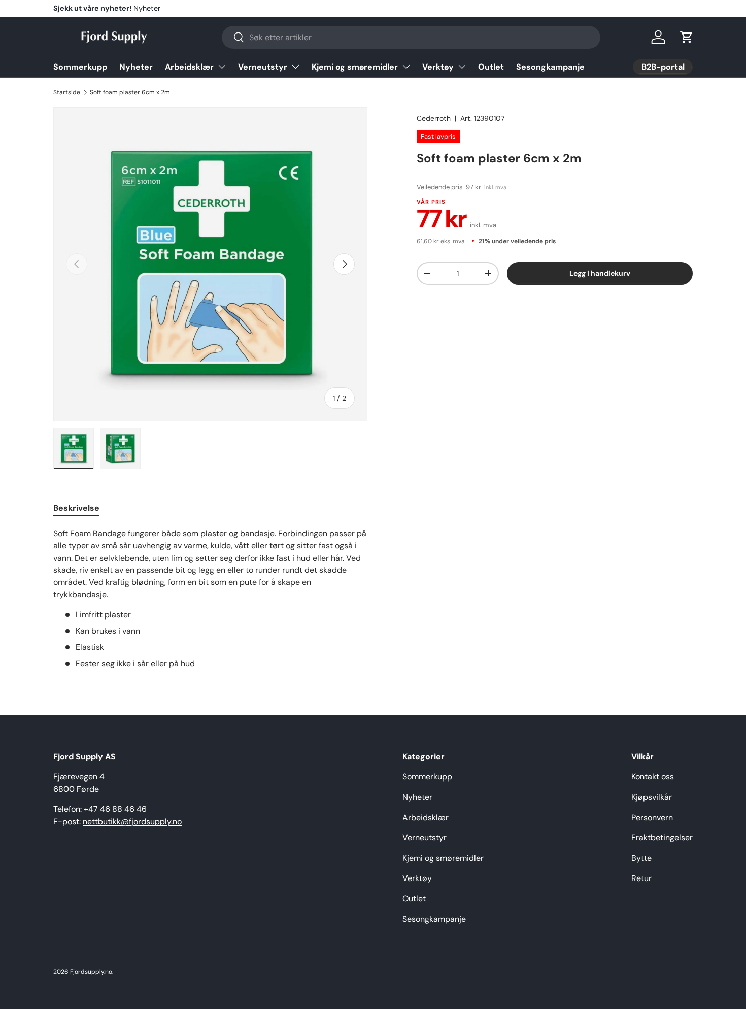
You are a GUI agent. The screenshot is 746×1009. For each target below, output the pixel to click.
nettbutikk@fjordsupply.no (132, 821)
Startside (66, 92)
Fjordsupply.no (91, 972)
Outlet (491, 66)
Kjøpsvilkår (651, 797)
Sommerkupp (80, 66)
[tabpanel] (210, 599)
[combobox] (411, 37)
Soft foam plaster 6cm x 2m (130, 92)
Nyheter (146, 8)
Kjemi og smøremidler (355, 66)
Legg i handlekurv (599, 272)
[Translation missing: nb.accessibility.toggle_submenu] (222, 66)
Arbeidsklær (189, 66)
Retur (641, 878)
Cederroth (434, 118)
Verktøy (438, 66)
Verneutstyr (262, 66)
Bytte (641, 858)
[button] (686, 37)
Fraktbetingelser (662, 837)
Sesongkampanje (550, 66)
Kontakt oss (652, 776)
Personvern (652, 817)
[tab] (76, 508)
